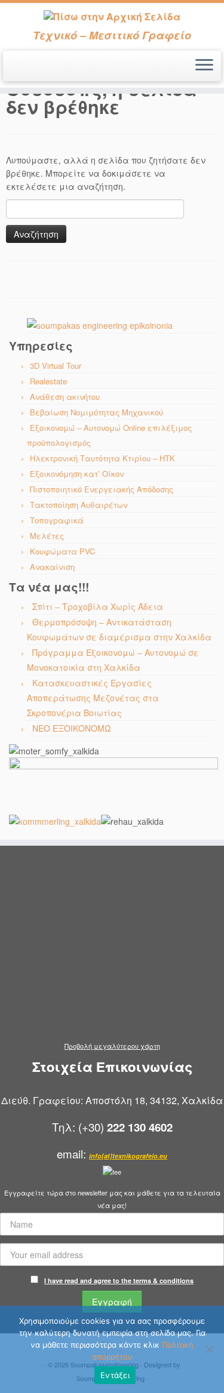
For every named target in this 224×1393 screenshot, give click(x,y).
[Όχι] (209, 1349)
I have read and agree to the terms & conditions (119, 1280)
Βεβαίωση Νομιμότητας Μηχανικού (96, 412)
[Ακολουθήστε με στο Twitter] (23, 70)
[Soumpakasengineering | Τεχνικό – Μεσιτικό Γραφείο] (112, 16)
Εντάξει (115, 1375)
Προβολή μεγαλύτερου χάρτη (112, 1045)
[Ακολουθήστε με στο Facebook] (33, 70)
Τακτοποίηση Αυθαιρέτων (78, 504)
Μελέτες (47, 535)
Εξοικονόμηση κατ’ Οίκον (77, 473)
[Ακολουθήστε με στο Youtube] (43, 70)
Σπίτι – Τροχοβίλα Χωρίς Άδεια (97, 606)
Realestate (48, 381)
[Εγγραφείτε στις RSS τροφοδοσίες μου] (13, 70)
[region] (113, 325)
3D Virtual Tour (55, 365)
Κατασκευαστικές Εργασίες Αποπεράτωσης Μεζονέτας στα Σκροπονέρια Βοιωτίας (93, 698)
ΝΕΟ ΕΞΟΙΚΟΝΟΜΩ (71, 728)
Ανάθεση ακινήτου (65, 396)
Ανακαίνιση (52, 566)
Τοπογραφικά (57, 520)
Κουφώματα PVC (62, 551)
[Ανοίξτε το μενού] (204, 66)
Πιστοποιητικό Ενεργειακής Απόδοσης (101, 489)
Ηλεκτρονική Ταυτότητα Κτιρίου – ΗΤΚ (102, 458)
